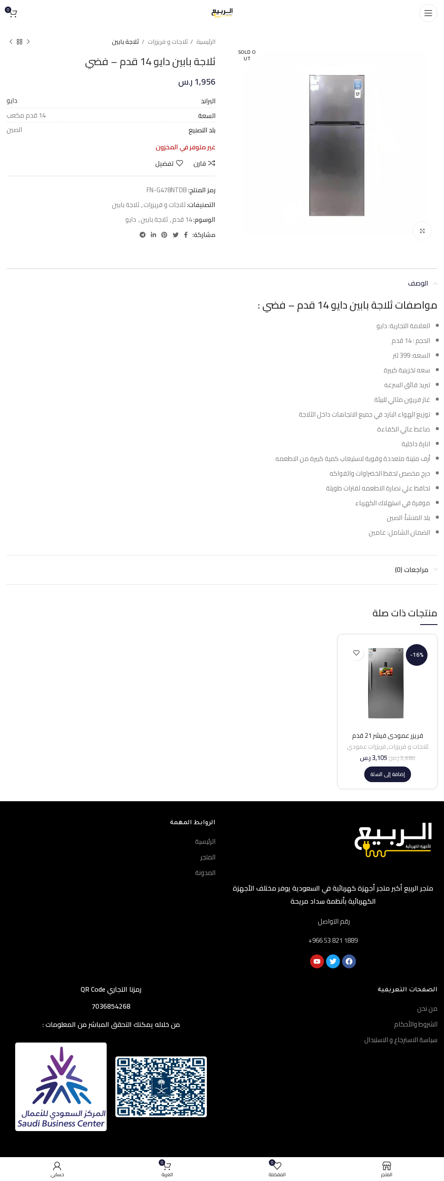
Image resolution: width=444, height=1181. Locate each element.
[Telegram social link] (142, 234)
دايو (12, 100)
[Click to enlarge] (422, 231)
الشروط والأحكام (415, 1024)
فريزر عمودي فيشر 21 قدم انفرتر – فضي (387, 739)
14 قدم (182, 219)
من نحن (427, 1008)
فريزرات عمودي (366, 747)
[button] (387, 774)
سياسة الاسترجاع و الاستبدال (400, 1039)
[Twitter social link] (175, 234)
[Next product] (11, 41)
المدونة (205, 872)
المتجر (207, 857)
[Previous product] (28, 41)
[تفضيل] (356, 653)
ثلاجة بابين (125, 42)
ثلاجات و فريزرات (167, 42)
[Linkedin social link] (153, 234)
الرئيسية (205, 42)
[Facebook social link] (185, 234)
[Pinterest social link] (164, 234)
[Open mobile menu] (428, 13)
